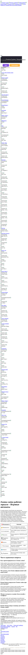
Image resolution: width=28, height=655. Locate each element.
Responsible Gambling (5, 626)
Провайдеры (3, 67)
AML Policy (3, 625)
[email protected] (4, 627)
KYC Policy (9, 625)
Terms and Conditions (18, 625)
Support (13, 626)
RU (16, 626)
